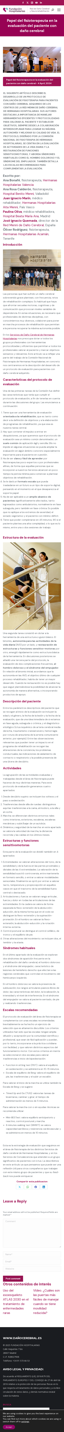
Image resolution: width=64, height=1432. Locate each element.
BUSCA (7, 1404)
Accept (9, 1427)
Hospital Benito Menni (18, 194)
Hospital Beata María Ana (21, 216)
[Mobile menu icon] (59, 10)
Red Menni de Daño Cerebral (23, 225)
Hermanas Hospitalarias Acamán (26, 234)
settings (25, 1421)
